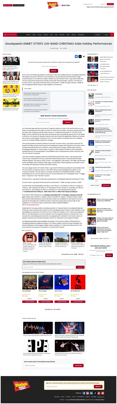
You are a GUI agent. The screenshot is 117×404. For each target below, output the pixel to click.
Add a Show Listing (18, 5)
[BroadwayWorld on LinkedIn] (91, 393)
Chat (51, 34)
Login (106, 34)
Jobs (56, 34)
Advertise (57, 397)
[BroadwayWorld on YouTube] (102, 393)
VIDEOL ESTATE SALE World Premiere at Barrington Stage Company (107, 79)
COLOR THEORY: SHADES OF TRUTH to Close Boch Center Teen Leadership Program (35, 99)
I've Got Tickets (29, 301)
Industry (46, 34)
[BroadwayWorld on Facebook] (83, 393)
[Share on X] (80, 56)
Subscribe (78, 365)
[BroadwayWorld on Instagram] (87, 393)
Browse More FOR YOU (100, 238)
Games (74, 34)
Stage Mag (81, 34)
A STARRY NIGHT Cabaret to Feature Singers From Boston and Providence (36, 110)
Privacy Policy (100, 399)
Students (62, 34)
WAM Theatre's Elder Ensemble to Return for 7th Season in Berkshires (35, 94)
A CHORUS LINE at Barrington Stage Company (105, 66)
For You (29, 230)
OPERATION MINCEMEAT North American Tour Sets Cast (11, 91)
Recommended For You (94, 194)
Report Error (101, 397)
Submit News (80, 397)
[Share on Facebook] (76, 56)
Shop (68, 34)
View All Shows (94, 185)
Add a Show (106, 185)
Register (98, 34)
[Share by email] (83, 56)
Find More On (52, 309)
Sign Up (53, 71)
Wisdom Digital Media (78, 399)
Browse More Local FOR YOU (72, 254)
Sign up (109, 255)
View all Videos (92, 85)
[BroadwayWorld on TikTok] (95, 393)
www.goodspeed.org (32, 205)
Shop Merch (8, 5)
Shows (39, 34)
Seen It (30, 298)
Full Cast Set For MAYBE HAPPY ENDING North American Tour (11, 78)
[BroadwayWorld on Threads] (98, 393)
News (34, 34)
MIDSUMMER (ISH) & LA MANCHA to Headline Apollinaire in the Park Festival (36, 105)
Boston (28, 34)
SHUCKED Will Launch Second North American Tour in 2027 (11, 105)
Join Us (74, 397)
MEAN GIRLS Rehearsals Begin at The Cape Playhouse (106, 59)
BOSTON (66, 5)
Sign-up (103, 4)
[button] (112, 35)
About (62, 397)
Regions (87, 397)
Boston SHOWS (91, 90)
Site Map (93, 397)
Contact (68, 397)
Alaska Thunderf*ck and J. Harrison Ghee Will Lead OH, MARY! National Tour (10, 64)
